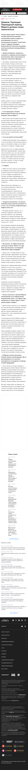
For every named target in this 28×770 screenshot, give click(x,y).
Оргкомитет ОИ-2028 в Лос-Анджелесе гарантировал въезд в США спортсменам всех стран (13, 568)
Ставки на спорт (5, 635)
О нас (2, 647)
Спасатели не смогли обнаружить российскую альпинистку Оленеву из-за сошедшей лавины (13, 548)
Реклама (3, 656)
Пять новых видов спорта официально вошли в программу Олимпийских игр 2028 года (13, 574)
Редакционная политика (7, 659)
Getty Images (9, 716)
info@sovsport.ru (22, 694)
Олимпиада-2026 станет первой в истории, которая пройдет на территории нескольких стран (12, 580)
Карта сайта (4, 668)
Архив (2, 18)
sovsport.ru (11, 712)
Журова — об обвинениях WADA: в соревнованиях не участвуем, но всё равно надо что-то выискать (13, 588)
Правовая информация (7, 665)
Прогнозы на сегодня (6, 644)
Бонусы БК (4, 638)
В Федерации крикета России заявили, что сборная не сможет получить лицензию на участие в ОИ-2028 (12, 560)
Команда (3, 653)
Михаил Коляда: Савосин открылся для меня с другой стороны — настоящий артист (13, 594)
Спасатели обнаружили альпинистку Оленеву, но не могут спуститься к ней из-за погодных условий (13, 608)
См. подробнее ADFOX (13, 730)
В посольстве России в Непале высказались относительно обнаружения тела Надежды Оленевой (12, 601)
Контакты (3, 650)
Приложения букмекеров (7, 641)
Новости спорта (5, 631)
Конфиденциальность (7, 662)
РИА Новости (16, 716)
